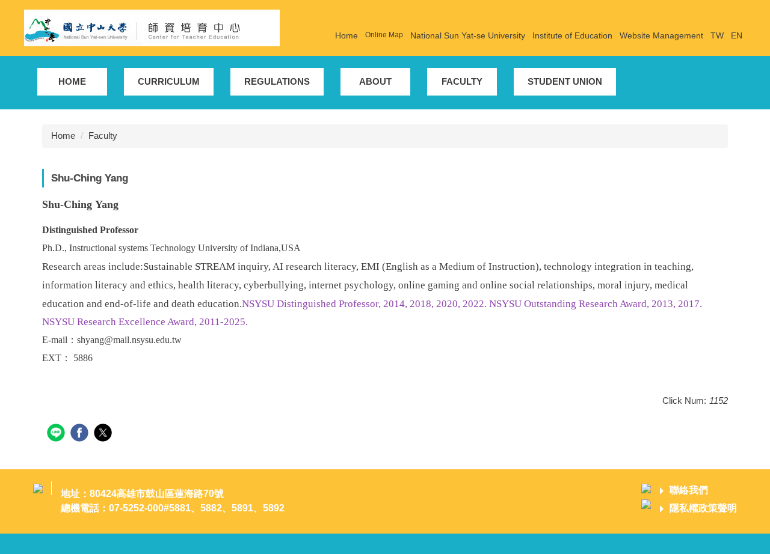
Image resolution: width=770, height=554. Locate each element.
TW (717, 35)
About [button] (375, 81)
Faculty (102, 135)
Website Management (661, 35)
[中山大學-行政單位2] (152, 27)
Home (346, 35)
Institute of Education (572, 35)
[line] (57, 434)
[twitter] (104, 434)
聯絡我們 (689, 490)
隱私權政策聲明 (703, 508)
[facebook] (80, 434)
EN (736, 35)
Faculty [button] (462, 81)
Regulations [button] (277, 81)
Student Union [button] (565, 81)
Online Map (384, 35)
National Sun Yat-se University (467, 35)
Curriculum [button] (169, 81)
